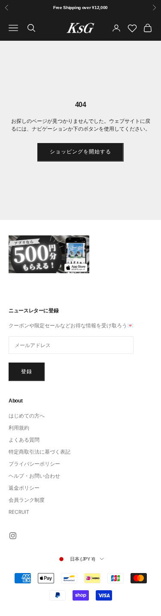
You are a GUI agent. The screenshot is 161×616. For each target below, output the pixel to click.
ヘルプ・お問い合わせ (34, 476)
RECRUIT (19, 512)
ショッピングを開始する (80, 151)
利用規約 (19, 427)
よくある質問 (24, 439)
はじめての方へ (27, 415)
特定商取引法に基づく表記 (39, 451)
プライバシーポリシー (34, 463)
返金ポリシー (24, 488)
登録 (26, 371)
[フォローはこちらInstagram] (13, 535)
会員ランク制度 (27, 500)
